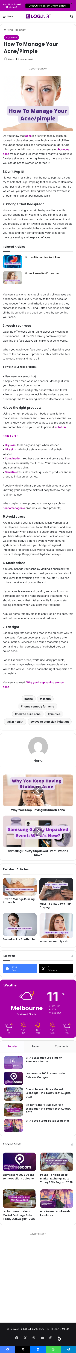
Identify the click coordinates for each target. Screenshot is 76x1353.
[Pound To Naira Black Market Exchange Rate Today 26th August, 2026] (13, 1094)
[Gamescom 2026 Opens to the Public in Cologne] (13, 1078)
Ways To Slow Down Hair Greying (55, 905)
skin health (15, 721)
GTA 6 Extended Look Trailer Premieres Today (44, 1059)
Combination (13, 458)
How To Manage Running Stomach (19, 900)
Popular (12, 1046)
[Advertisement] (38, 1279)
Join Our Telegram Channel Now (47, 5)
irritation (60, 427)
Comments (62, 1046)
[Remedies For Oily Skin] (56, 925)
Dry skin (10, 445)
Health (46, 699)
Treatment (20, 29)
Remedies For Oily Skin (53, 941)
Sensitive (11, 472)
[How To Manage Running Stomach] (20, 887)
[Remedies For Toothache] (20, 924)
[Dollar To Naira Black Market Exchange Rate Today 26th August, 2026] (13, 1109)
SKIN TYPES (11, 436)
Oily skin (10, 449)
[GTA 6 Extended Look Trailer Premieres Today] (13, 1062)
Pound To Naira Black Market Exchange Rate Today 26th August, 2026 (48, 1092)
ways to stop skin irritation (50, 721)
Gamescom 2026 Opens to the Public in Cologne (46, 1075)
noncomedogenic (14, 508)
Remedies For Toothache (19, 939)
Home (9, 29)
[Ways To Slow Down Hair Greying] (56, 889)
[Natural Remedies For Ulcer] (12, 261)
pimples (54, 714)
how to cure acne (29, 714)
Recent (36, 1046)
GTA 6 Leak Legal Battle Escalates (47, 1120)
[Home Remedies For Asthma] (12, 277)
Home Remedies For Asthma (43, 273)
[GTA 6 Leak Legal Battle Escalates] (13, 1125)
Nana (11, 59)
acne (28, 135)
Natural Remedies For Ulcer (42, 257)
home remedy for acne (38, 706)
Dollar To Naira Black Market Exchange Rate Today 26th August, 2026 (48, 1108)
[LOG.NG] (38, 16)
